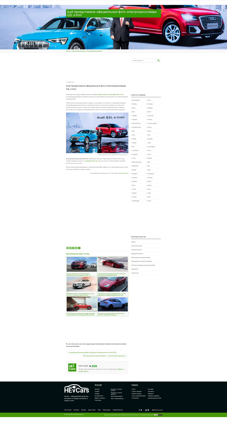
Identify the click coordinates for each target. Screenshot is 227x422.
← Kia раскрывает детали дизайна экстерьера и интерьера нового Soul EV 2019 (91, 352)
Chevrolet (150, 115)
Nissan (134, 170)
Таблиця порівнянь (153, 396)
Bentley (134, 104)
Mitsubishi (135, 166)
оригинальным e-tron (91, 161)
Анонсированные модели (94, 51)
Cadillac (134, 115)
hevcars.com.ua (123, 173)
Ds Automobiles (152, 123)
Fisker (149, 131)
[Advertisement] (97, 67)
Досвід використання (154, 398)
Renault (134, 181)
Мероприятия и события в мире (141, 257)
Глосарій (150, 389)
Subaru (134, 193)
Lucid (133, 158)
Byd (133, 111)
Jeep (149, 142)
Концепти (151, 391)
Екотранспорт (99, 396)
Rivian (149, 181)
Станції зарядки (137, 391)
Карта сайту (91, 410)
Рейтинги (150, 393)
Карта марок (107, 410)
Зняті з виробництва (117, 398)
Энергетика (135, 273)
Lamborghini (151, 146)
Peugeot (134, 173)
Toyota (134, 197)
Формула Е (135, 269)
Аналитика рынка (137, 246)
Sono (149, 189)
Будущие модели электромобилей (95, 344)
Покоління (98, 400)
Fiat (133, 131)
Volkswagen (135, 201)
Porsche (150, 177)
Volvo (149, 201)
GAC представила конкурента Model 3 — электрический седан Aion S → (105, 356)
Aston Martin (136, 100)
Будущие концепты (137, 253)
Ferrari (150, 127)
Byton (149, 111)
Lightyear (135, 154)
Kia (133, 146)
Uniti (149, 197)
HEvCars (68, 51)
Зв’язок (83, 410)
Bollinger (150, 108)
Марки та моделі (100, 398)
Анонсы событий (137, 249)
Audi (149, 100)
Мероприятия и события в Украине (142, 261)
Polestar (134, 177)
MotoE (133, 242)
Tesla (149, 193)
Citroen (150, 119)
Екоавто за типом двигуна (116, 393)
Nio (149, 166)
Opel (149, 170)
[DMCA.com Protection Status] (158, 415)
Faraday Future (136, 127)
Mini (149, 162)
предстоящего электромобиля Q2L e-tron (110, 94)
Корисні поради (136, 393)
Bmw (133, 108)
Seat (133, 185)
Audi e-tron (82, 344)
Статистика (135, 398)
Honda (134, 139)
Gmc (149, 135)
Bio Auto (150, 104)
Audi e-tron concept (73, 344)
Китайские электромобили (112, 344)
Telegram (120, 369)
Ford (133, 135)
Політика (76, 410)
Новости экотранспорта (79, 51)
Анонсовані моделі (116, 396)
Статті (133, 389)
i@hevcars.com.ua (157, 410)
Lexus (149, 150)
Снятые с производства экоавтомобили (143, 265)
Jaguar (134, 142)
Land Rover (135, 150)
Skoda (149, 185)
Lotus (149, 154)
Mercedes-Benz (136, 162)
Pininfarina (151, 173)
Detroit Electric (136, 123)
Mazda (150, 158)
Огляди (97, 391)
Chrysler (134, 119)
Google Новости (83, 371)
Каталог (97, 389)
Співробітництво (118, 410)
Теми (99, 410)
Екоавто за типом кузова (116, 389)
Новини (97, 393)
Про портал (67, 410)
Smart (134, 189)
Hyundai (150, 139)
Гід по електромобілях (139, 396)
